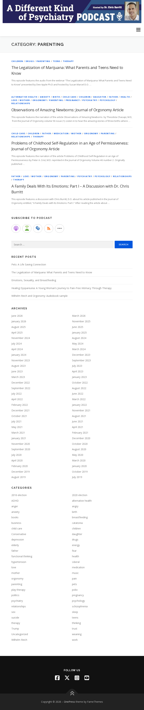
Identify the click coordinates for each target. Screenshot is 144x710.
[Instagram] (77, 677)
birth (56, 97)
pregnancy (73, 100)
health (125, 97)
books (14, 517)
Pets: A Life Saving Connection (28, 264)
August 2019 (18, 477)
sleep (75, 612)
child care (69, 97)
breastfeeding (80, 517)
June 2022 (77, 393)
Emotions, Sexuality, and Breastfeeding (33, 280)
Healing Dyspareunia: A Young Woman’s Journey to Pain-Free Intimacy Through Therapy (61, 288)
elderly (15, 545)
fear (74, 550)
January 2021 (18, 438)
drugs (30, 61)
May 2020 (77, 454)
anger (14, 506)
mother (25, 100)
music (75, 573)
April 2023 (77, 371)
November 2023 (20, 360)
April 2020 (17, 460)
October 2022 (80, 382)
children (17, 61)
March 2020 (79, 460)
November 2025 (81, 321)
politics (15, 595)
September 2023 (81, 360)
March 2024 (79, 349)
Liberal (76, 562)
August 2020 (79, 449)
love (14, 100)
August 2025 (18, 327)
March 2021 (18, 432)
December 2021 (20, 410)
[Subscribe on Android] (26, 228)
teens (56, 61)
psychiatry (89, 100)
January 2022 (79, 404)
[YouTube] (86, 677)
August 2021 (79, 416)
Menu (138, 29)
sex (13, 612)
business (16, 523)
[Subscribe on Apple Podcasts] (16, 228)
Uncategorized (19, 634)
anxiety (45, 97)
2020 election (79, 495)
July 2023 (77, 365)
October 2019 (80, 471)
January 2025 (79, 332)
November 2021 (81, 410)
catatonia (77, 523)
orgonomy (39, 100)
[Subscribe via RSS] (48, 228)
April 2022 (17, 399)
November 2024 (20, 338)
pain (74, 578)
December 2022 (20, 382)
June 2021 (77, 421)
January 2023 (79, 377)
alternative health (24, 97)
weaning (76, 634)
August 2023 (18, 365)
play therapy (18, 589)
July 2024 (16, 343)
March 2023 (18, 377)
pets (74, 584)
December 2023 (81, 354)
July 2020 (16, 454)
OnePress (69, 701)
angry (75, 506)
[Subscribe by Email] (37, 228)
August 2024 (79, 338)
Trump (15, 628)
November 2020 (20, 443)
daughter (99, 97)
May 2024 (77, 343)
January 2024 (18, 354)
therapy (68, 61)
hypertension (18, 562)
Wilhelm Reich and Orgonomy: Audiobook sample (39, 295)
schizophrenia (80, 606)
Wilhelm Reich (19, 639)
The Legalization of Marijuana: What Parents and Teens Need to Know (51, 272)
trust (74, 628)
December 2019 (20, 471)
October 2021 (19, 416)
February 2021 (80, 432)
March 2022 (79, 399)
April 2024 (17, 349)
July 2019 (77, 477)
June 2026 (17, 315)
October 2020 (80, 443)
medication (61, 133)
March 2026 (79, 315)
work (75, 639)
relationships (20, 103)
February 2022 (19, 404)
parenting (43, 61)
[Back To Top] (72, 693)
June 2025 (77, 327)
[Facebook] (57, 677)
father (113, 97)
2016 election (19, 495)
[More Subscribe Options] (59, 228)
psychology (107, 100)
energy (76, 545)
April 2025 (17, 332)
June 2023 (17, 371)
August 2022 (79, 388)
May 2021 (17, 427)
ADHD (15, 500)
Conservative (18, 534)
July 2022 (16, 393)
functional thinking (21, 556)
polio (75, 589)
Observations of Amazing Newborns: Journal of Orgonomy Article (67, 109)
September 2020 (20, 449)
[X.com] (67, 677)
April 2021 (77, 427)
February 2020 (19, 466)
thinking (76, 623)
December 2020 (81, 438)
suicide (15, 617)
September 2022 (20, 388)
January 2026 (18, 321)
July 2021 (16, 421)
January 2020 (79, 466)
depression (17, 539)
